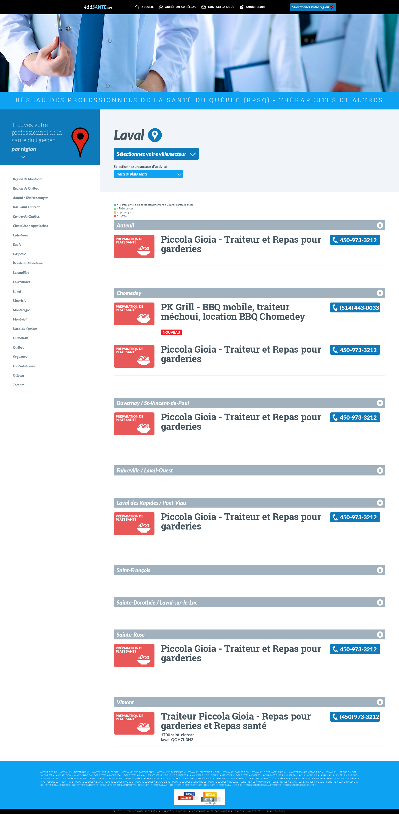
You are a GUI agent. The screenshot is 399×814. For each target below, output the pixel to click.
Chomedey (129, 293)
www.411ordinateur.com (138, 772)
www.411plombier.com (171, 772)
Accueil (148, 7)
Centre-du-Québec (26, 216)
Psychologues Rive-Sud (118, 782)
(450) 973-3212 (359, 716)
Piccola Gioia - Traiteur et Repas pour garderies (241, 244)
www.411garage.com (236, 772)
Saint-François (133, 570)
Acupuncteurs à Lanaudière (57, 778)
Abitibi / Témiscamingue (30, 198)
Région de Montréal (27, 179)
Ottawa (18, 375)
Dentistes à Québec (248, 775)
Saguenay (20, 356)
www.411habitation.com (341, 772)
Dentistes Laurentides (220, 775)
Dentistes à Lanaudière (188, 775)
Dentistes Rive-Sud (160, 775)
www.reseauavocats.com (55, 775)
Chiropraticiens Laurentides (305, 778)
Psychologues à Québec (223, 782)
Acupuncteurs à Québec (128, 778)
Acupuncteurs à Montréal (279, 775)
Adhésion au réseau (180, 7)
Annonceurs (256, 7)
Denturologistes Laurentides (262, 785)
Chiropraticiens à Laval (197, 778)
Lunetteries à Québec (85, 785)
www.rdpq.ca (48, 772)
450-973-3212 (358, 240)
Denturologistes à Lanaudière (223, 785)
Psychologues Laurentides (189, 782)
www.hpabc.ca (83, 775)
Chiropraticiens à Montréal (163, 778)
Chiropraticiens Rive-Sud (230, 778)
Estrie (17, 244)
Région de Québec (26, 188)
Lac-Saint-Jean (24, 366)
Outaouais (20, 338)
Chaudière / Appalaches (30, 226)
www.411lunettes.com (74, 772)
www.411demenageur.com (269, 772)
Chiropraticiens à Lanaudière (266, 778)
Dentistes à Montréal (108, 775)
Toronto (18, 385)
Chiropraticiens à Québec (342, 778)
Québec (18, 347)
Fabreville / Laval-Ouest (145, 470)
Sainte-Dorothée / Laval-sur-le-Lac (157, 602)
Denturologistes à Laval (153, 785)
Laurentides (21, 282)
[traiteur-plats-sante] (134, 255)
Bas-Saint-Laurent (26, 207)
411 (98, 7)
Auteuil (125, 225)
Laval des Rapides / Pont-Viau (151, 502)
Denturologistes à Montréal (118, 785)
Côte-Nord (20, 235)
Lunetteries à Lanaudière (342, 782)
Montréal (20, 319)
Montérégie (21, 310)
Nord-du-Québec (25, 329)
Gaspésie (19, 254)
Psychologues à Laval (89, 782)
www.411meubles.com (105, 772)
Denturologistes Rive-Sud (186, 785)
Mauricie (19, 300)
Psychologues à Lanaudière (152, 782)
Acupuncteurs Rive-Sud (343, 775)
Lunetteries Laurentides (55, 785)
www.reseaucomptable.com (306, 772)
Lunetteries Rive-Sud (311, 782)
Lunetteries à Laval (284, 782)
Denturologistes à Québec (299, 785)
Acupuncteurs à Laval (312, 775)
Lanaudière (21, 272)
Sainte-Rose (131, 634)
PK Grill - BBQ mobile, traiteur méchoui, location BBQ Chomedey (233, 311)
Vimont (125, 702)
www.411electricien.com (204, 772)
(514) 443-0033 (359, 307)
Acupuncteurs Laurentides (94, 778)
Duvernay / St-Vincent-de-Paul (153, 402)
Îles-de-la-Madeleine (28, 263)
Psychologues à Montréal (56, 782)
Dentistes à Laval (135, 775)
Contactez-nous (221, 7)
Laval (17, 291)
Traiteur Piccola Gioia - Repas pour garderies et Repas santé (236, 721)
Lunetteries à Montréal (255, 782)
